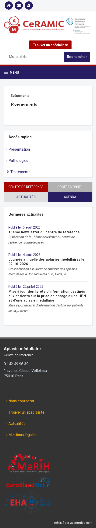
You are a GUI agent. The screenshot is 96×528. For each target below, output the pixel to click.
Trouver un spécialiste (50, 45)
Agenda (70, 197)
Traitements (20, 172)
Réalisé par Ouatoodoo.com (73, 522)
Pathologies (18, 160)
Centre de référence (26, 187)
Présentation (19, 149)
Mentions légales (22, 435)
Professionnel (70, 187)
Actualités (26, 197)
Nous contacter (21, 401)
